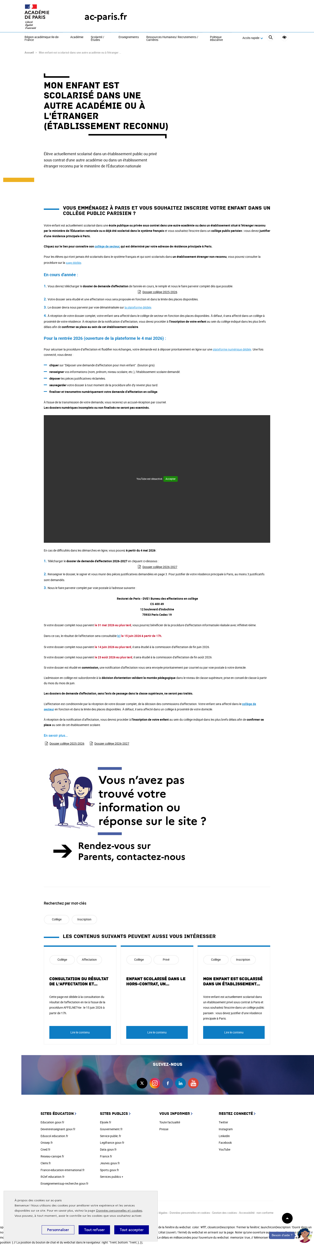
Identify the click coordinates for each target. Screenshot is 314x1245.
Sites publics (114, 1113)
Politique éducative (216, 39)
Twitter (223, 1122)
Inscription (84, 919)
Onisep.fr (47, 1143)
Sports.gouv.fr (109, 1170)
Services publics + (111, 1177)
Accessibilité (284, 37)
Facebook (225, 1143)
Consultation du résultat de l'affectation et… (78, 981)
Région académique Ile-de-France (42, 39)
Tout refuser (94, 1229)
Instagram (226, 1129)
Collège (57, 919)
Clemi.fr (46, 1163)
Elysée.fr (105, 1122)
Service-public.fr (110, 1136)
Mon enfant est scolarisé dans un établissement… (233, 981)
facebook (167, 1083)
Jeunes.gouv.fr (110, 1163)
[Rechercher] (270, 38)
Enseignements (129, 37)
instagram (155, 1083)
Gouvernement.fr (111, 1129)
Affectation (89, 959)
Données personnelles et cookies (119, 1210)
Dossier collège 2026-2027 (159, 567)
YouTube (224, 1149)
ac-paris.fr (105, 16)
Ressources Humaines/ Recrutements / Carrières (172, 39)
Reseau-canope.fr (52, 1156)
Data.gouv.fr (108, 1149)
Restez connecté (236, 1113)
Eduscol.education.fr (54, 1136)
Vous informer (174, 1113)
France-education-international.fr (63, 1170)
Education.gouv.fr (52, 1122)
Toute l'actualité (169, 1122)
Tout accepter (132, 1229)
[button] (304, 1235)
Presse (163, 1129)
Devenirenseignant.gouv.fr (58, 1129)
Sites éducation (57, 1113)
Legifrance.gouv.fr (112, 1143)
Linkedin (224, 1136)
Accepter (171, 478)
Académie (76, 37)
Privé (166, 959)
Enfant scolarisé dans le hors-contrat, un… (156, 981)
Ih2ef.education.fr (53, 1177)
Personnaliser (58, 1229)
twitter (142, 1083)
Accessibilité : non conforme (256, 1213)
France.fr (106, 1156)
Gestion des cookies (224, 1213)
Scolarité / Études (97, 39)
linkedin (180, 1083)
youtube (193, 1083)
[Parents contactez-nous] (157, 815)
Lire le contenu (80, 1032)
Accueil (29, 52)
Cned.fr (45, 1149)
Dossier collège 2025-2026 (159, 292)
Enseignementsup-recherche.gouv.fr (64, 1183)
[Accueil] (46, 16)
